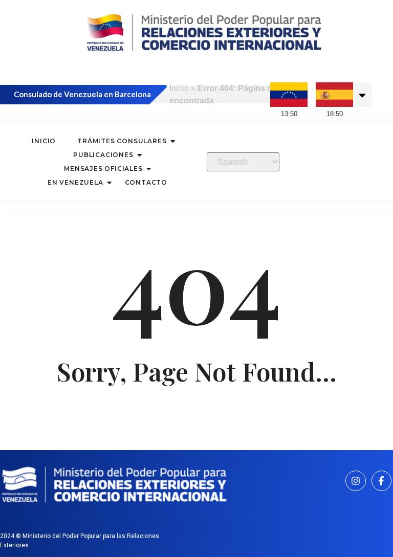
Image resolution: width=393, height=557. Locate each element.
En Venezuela (75, 182)
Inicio (179, 88)
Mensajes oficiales (103, 168)
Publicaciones (103, 155)
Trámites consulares (121, 141)
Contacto (146, 182)
